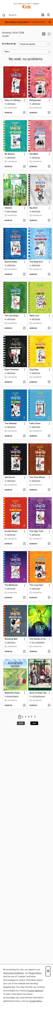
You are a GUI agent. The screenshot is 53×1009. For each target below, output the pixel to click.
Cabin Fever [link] (34, 423)
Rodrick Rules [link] (11, 262)
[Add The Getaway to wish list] (24, 436)
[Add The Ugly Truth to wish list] (49, 544)
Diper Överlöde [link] (12, 369)
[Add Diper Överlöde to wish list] (24, 382)
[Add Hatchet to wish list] (24, 220)
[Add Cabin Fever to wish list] (49, 436)
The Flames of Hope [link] (38, 639)
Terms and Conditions (13, 973)
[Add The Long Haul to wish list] (49, 598)
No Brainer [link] (10, 154)
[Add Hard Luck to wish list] (49, 328)
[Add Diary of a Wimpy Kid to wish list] (24, 113)
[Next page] (35, 716)
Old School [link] (10, 477)
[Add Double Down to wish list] (24, 544)
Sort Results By (9, 44)
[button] (43, 34)
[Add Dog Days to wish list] (49, 382)
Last (34, 723)
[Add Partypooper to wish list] (49, 113)
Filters (7, 52)
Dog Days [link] (34, 369)
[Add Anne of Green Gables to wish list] (49, 705)
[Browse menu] (48, 15)
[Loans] (42, 15)
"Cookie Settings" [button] (35, 990)
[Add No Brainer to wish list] (24, 167)
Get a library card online (16, 22)
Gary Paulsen (12, 211)
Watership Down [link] (12, 693)
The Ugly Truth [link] (36, 531)
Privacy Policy (35, 973)
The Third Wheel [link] (37, 477)
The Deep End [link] (36, 262)
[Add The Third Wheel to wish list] (49, 490)
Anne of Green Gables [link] (38, 693)
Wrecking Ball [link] (11, 639)
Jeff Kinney (11, 104)
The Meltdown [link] (11, 585)
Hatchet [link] (8, 208)
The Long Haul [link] (36, 585)
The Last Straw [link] (11, 316)
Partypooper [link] (35, 100)
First (21, 723)
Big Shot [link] (33, 208)
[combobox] (20, 15)
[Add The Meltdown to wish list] (24, 598)
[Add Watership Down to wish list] (24, 705)
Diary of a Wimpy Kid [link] (14, 100)
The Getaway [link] (11, 423)
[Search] (4, 15)
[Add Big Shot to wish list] (49, 220)
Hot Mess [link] (33, 154)
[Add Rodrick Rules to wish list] (24, 274)
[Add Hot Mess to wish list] (49, 167)
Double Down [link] (11, 531)
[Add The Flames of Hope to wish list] (49, 651)
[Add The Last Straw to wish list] (24, 328)
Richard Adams (12, 696)
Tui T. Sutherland (38, 642)
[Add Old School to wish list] (24, 490)
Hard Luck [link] (34, 316)
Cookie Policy (35, 1001)
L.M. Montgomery (38, 696)
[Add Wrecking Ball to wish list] (24, 651)
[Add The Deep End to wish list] (49, 274)
